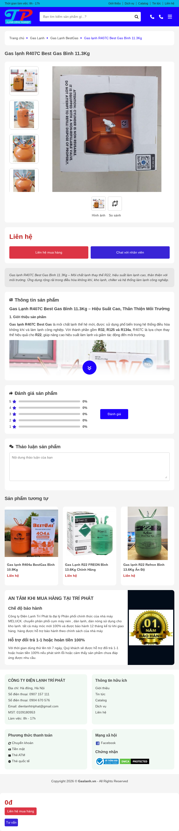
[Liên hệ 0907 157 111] (152, 16)
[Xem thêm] (89, 368)
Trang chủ (16, 38)
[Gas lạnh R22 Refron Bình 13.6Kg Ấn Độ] (147, 533)
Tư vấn (11, 822)
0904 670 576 (39, 700)
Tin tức (156, 3)
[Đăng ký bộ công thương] (107, 761)
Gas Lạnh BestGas (64, 38)
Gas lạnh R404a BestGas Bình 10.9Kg (31, 567)
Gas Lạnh (37, 38)
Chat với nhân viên (130, 252)
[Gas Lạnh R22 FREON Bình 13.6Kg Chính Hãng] (89, 533)
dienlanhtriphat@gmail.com (38, 706)
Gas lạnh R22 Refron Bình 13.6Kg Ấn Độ (144, 567)
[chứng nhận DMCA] (134, 761)
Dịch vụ (129, 3)
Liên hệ (169, 3)
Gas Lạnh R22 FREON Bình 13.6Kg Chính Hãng (86, 567)
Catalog (143, 3)
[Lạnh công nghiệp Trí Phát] (19, 16)
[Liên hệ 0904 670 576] (161, 16)
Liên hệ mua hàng (48, 252)
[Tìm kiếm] (136, 16)
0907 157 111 (39, 694)
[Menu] (169, 16)
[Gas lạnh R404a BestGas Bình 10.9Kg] (31, 533)
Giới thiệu (114, 3)
